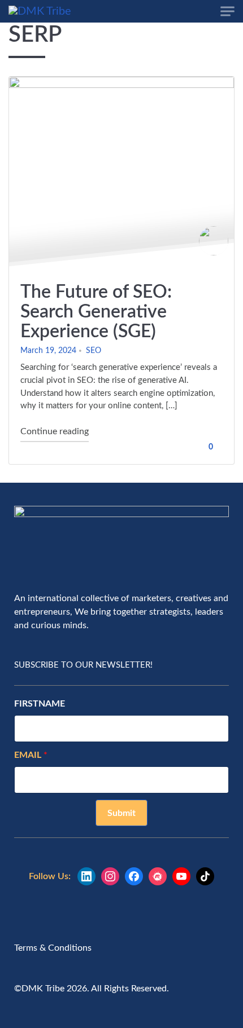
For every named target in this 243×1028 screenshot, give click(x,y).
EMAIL (29, 755)
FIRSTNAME (39, 703)
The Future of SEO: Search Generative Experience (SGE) (96, 312)
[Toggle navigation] (227, 12)
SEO (93, 350)
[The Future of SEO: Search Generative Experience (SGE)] (121, 174)
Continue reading (54, 431)
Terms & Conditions (53, 947)
